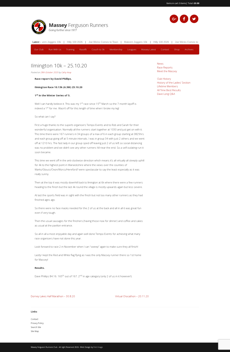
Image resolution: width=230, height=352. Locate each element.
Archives (189, 49)
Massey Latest (148, 49)
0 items (182, 3)
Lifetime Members (167, 86)
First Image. (98, 347)
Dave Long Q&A (166, 93)
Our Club (39, 49)
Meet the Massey (167, 71)
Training (70, 49)
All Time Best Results (169, 90)
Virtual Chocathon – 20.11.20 (132, 296)
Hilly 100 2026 (72, 42)
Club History (164, 78)
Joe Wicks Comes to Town (101, 42)
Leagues (131, 49)
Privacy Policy (37, 323)
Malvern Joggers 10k (47, 42)
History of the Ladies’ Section (173, 82)
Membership (116, 49)
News (160, 63)
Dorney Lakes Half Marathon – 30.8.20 (53, 296)
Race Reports (165, 67)
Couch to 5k (98, 49)
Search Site (36, 327)
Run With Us (55, 49)
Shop (177, 49)
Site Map (35, 331)
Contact (165, 49)
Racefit (83, 49)
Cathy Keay (66, 72)
